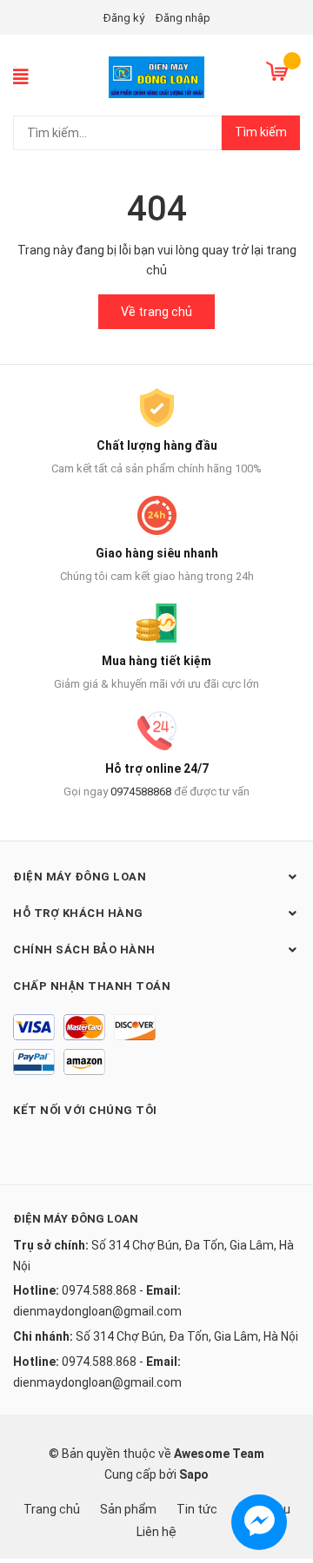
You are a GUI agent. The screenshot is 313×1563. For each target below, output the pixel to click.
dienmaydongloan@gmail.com (97, 1311)
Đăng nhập (183, 17)
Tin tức (196, 1509)
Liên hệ (156, 1532)
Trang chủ (51, 1509)
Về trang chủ (156, 312)
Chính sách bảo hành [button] (84, 949)
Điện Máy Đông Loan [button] (79, 876)
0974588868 (140, 791)
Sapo (194, 1474)
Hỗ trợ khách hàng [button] (78, 913)
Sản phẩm (128, 1509)
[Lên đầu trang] (283, 1480)
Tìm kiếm (261, 132)
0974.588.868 (99, 1290)
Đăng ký (123, 17)
